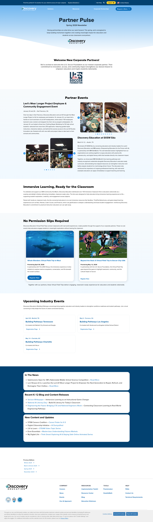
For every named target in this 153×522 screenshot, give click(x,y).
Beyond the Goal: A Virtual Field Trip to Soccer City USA (103, 260)
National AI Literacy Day (37, 403)
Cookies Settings (107, 514)
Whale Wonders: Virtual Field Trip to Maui (44, 260)
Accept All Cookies (119, 514)
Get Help (99, 2)
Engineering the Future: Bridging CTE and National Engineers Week (55, 406)
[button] (79, 118)
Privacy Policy (64, 518)
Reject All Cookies (132, 514)
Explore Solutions (74, 2)
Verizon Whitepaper (36, 400)
